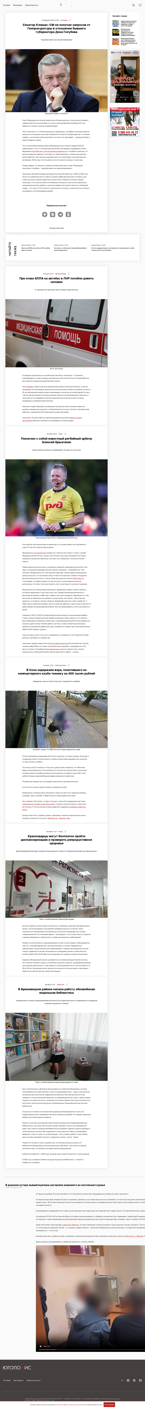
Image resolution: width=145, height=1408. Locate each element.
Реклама (6, 5)
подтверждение (39, 553)
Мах (68, 818)
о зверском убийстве (70, 1225)
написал (79, 137)
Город (60, 831)
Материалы (17, 5)
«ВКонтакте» (52, 818)
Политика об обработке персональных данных (101, 1399)
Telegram (62, 818)
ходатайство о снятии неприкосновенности (49, 151)
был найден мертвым (59, 643)
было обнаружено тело (54, 649)
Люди (61, 434)
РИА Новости (78, 578)
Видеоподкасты (31, 5)
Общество (60, 984)
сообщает (30, 387)
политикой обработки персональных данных (70, 1404)
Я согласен (109, 1405)
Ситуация (63, 20)
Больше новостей (57, 228)
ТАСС (24, 570)
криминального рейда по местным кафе (38, 804)
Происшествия (60, 274)
